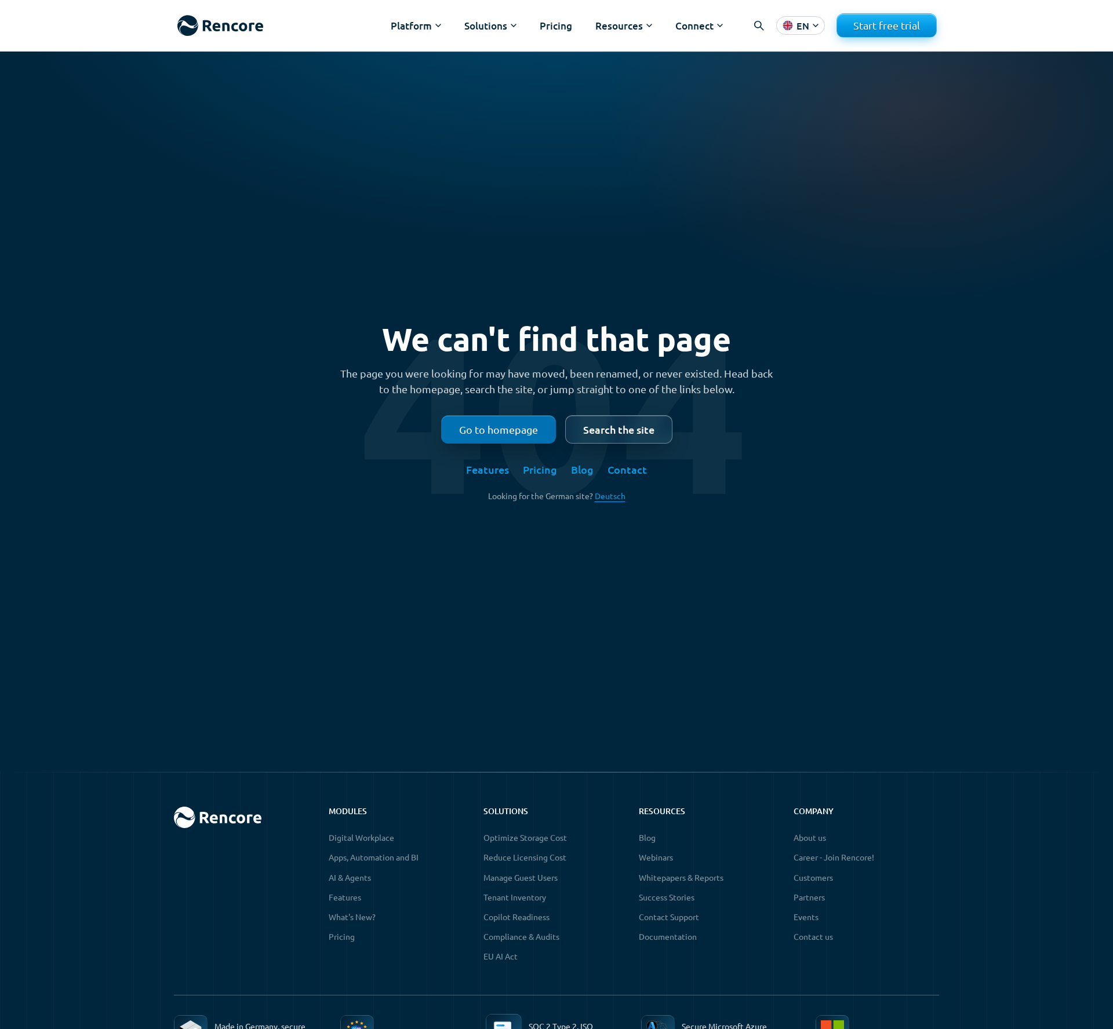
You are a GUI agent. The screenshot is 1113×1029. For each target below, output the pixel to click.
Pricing (556, 25)
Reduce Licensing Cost (524, 857)
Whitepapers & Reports (681, 877)
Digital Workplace (361, 837)
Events (806, 916)
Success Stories (666, 897)
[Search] (758, 25)
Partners (809, 897)
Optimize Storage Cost (525, 837)
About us (810, 837)
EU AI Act (500, 956)
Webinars (656, 857)
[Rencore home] (220, 25)
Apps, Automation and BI (374, 857)
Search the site (618, 429)
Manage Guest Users (520, 877)
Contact (627, 469)
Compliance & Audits (521, 936)
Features (487, 469)
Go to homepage (498, 429)
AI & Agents (350, 877)
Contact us (813, 936)
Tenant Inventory (514, 897)
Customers (813, 877)
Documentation (668, 936)
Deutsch (610, 495)
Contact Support (669, 916)
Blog (582, 469)
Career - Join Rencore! (834, 857)
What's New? (352, 916)
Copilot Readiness (516, 916)
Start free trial (886, 25)
